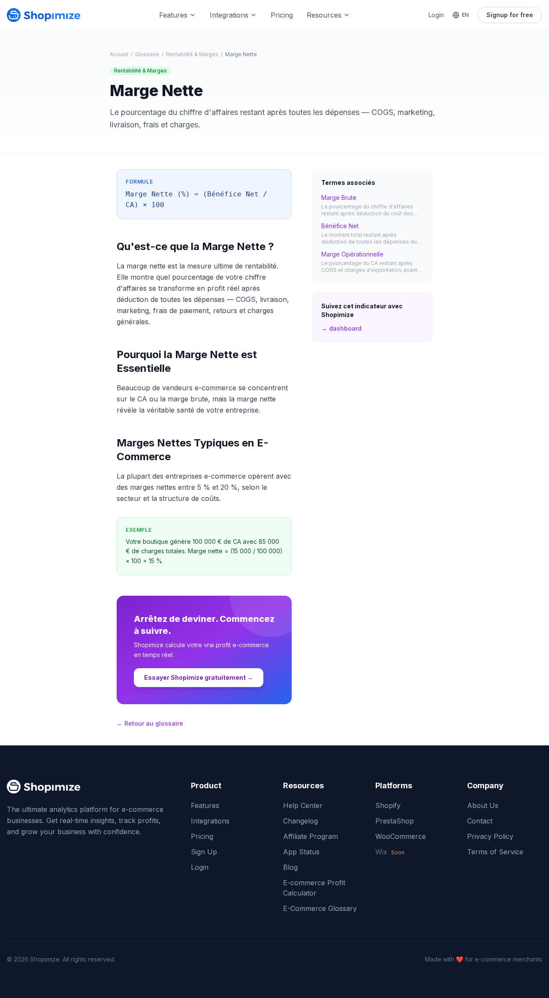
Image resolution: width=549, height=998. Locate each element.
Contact (479, 821)
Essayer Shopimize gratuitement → (198, 677)
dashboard (341, 328)
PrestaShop (394, 821)
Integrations (229, 15)
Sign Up (204, 851)
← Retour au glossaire (150, 723)
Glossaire (147, 54)
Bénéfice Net (340, 225)
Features (173, 15)
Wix (389, 851)
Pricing (282, 15)
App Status (301, 851)
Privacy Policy (490, 836)
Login (436, 14)
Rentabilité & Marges (192, 54)
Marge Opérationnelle (352, 254)
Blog (290, 867)
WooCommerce (400, 836)
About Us (482, 805)
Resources (324, 15)
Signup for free (509, 14)
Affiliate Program (310, 836)
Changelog (300, 821)
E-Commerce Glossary (320, 908)
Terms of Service (495, 851)
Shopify (388, 805)
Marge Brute (338, 197)
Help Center (303, 805)
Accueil (119, 54)
